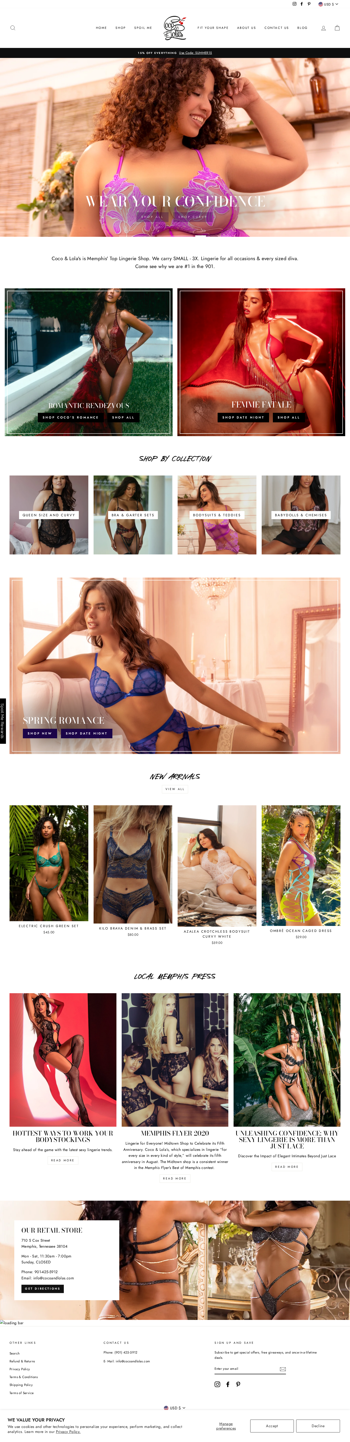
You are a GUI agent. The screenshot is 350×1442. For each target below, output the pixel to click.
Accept (272, 1426)
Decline (318, 1426)
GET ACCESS (175, 775)
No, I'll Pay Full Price (175, 788)
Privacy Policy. (68, 1431)
